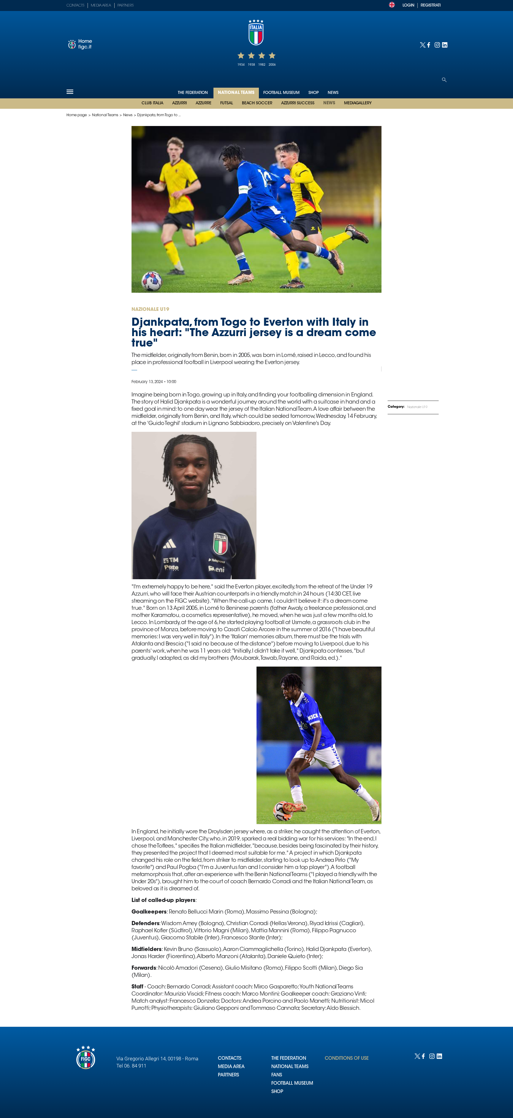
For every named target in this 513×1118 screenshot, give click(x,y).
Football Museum (281, 93)
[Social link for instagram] (437, 44)
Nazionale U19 (417, 407)
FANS (276, 1075)
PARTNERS (228, 1075)
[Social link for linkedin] (444, 44)
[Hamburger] (69, 91)
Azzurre (203, 103)
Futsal (226, 103)
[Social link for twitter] (422, 44)
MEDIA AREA (231, 1067)
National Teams (236, 93)
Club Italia (152, 103)
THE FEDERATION (288, 1058)
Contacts (75, 5)
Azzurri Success (297, 103)
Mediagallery (358, 103)
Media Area (101, 5)
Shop (313, 93)
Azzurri (179, 103)
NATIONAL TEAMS (289, 1067)
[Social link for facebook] (429, 44)
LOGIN (408, 5)
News (329, 103)
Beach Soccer (257, 103)
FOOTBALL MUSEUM (292, 1083)
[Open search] (444, 80)
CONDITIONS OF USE (347, 1058)
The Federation (193, 93)
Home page (76, 115)
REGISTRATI (431, 5)
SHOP (277, 1092)
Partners (126, 5)
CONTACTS (229, 1058)
